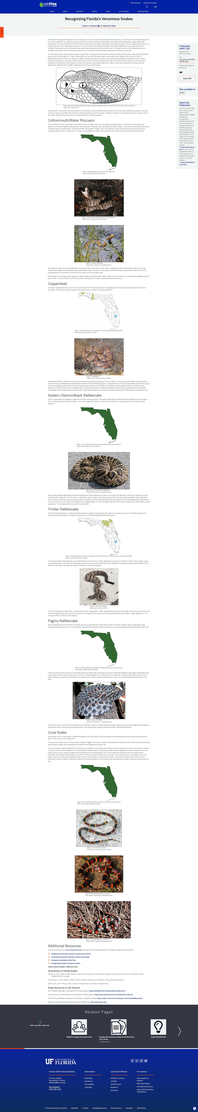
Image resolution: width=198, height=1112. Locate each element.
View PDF (187, 78)
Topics (94, 11)
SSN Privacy (141, 1108)
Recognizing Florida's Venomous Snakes (65, 963)
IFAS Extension (136, 3)
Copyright (88, 1087)
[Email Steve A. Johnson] (98, 26)
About (65, 11)
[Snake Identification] (158, 1027)
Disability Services (100, 1108)
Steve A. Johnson (89, 26)
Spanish (182, 92)
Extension (114, 1090)
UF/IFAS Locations (118, 1078)
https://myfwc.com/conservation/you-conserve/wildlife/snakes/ (120, 998)
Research (114, 1087)
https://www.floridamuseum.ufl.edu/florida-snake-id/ (113, 995)
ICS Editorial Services (145, 1086)
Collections (124, 11)
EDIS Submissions (143, 1083)
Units (108, 11)
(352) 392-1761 (55, 1089)
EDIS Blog (88, 1078)
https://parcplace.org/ (98, 1002)
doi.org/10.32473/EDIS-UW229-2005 (187, 60)
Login (155, 7)
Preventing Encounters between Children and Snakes (70, 957)
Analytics (129, 1108)
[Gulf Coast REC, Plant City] (40, 1021)
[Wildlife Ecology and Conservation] (79, 1027)
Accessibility (89, 1084)
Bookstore (88, 1081)
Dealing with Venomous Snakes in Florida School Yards (71, 954)
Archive (85, 1108)
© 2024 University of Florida (56, 1108)
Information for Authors (143, 1079)
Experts (79, 11)
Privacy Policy (116, 1108)
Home (52, 11)
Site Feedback (54, 1087)
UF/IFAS (114, 1081)
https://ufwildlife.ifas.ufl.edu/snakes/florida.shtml (107, 991)
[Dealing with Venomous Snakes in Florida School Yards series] (119, 1027)
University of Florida (149, 3)
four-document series (74, 950)
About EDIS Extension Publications (145, 1090)
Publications (143, 11)
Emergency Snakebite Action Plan (63, 960)
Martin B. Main (109, 26)
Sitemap (74, 1108)
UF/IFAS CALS (116, 1084)
